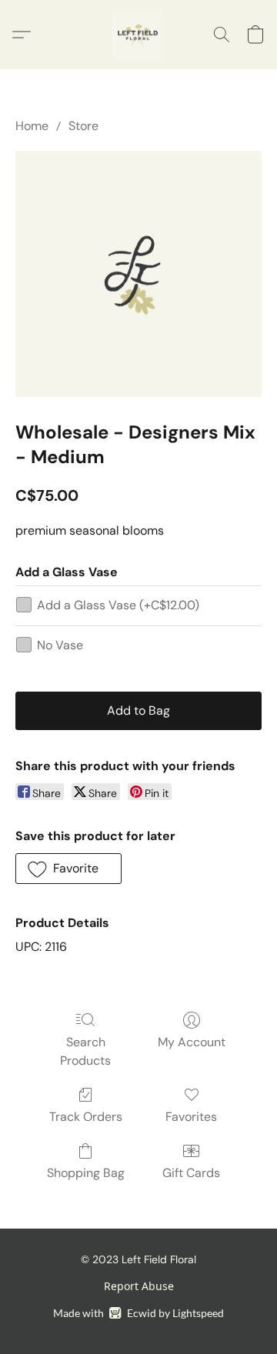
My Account (191, 1042)
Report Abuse (139, 1286)
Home (31, 126)
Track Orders (85, 1117)
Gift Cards (191, 1173)
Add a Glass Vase (118, 605)
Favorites (191, 1117)
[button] (138, 34)
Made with (138, 1312)
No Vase (60, 645)
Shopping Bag (86, 1173)
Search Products (85, 1051)
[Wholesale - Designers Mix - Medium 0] (138, 274)
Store (83, 126)
